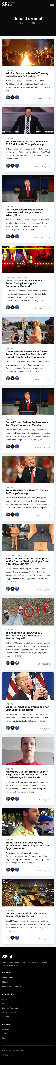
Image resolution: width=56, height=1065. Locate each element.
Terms (4, 1059)
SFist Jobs (6, 982)
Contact (5, 1017)
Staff (4, 1003)
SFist (7, 956)
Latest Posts (7, 978)
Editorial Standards (10, 1008)
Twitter (5, 1034)
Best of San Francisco (11, 986)
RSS (3, 1038)
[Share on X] (12, 97)
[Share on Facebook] (17, 97)
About (4, 999)
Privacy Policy (7, 1055)
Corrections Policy (10, 1012)
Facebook (6, 1029)
